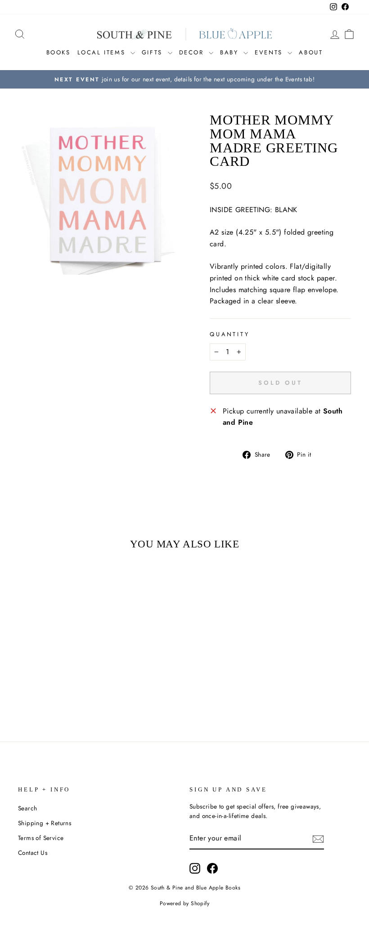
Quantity (230, 334)
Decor (193, 52)
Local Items (102, 52)
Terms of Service (40, 837)
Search (27, 808)
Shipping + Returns (44, 822)
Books (58, 52)
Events (270, 52)
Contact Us (32, 852)
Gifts (154, 52)
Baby (230, 52)
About (311, 52)
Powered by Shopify (184, 903)
